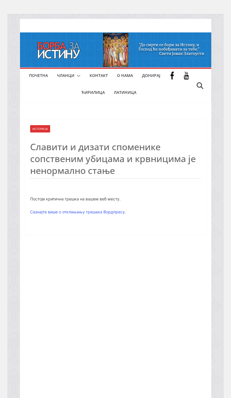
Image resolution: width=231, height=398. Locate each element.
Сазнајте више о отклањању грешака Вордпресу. (78, 211)
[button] (77, 76)
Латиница (125, 92)
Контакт (99, 75)
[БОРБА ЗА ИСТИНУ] (115, 36)
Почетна (38, 75)
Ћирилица (93, 92)
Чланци (65, 75)
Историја (40, 129)
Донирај (151, 75)
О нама (125, 75)
